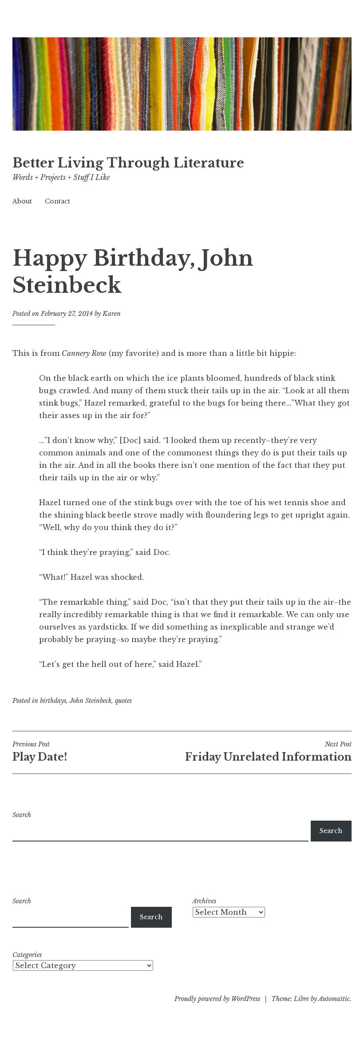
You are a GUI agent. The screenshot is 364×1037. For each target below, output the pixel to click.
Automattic (334, 999)
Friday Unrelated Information (268, 751)
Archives (204, 901)
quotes (123, 701)
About (22, 201)
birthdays (53, 701)
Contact (57, 201)
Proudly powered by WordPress (217, 999)
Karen (112, 314)
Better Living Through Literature (128, 163)
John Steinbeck (90, 701)
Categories (27, 955)
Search (21, 815)
